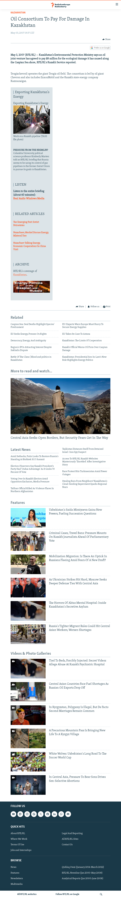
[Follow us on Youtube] (13, 814)
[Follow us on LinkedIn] (54, 814)
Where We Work (19, 839)
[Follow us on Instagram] (27, 814)
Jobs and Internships (21, 850)
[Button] (106, 39)
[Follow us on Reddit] (20, 814)
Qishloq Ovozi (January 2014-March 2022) (83, 867)
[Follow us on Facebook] (47, 814)
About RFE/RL (18, 833)
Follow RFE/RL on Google (67, 894)
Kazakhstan (18, 12)
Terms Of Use (17, 845)
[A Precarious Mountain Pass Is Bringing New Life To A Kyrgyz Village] (28, 738)
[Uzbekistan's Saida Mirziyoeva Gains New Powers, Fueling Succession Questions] (28, 518)
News (13, 867)
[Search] (101, 894)
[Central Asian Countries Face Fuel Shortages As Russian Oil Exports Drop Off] (28, 692)
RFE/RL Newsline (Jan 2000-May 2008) (82, 873)
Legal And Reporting (72, 833)
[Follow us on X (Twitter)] (41, 814)
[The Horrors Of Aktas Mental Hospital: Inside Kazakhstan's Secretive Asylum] (28, 611)
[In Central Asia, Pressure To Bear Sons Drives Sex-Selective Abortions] (28, 785)
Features (15, 873)
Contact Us (67, 845)
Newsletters (17, 878)
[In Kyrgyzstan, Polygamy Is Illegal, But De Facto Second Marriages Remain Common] (28, 715)
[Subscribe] (68, 814)
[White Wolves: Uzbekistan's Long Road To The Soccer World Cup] (28, 761)
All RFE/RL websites (27, 894)
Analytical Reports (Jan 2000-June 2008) (82, 878)
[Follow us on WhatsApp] (61, 814)
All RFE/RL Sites (70, 839)
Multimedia (17, 884)
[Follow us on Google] (34, 814)
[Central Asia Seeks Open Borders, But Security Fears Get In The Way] (60, 406)
